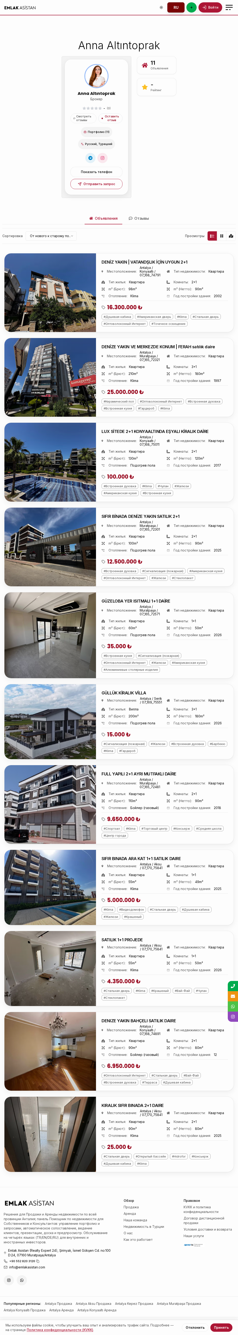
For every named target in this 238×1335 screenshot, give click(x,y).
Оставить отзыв (112, 118)
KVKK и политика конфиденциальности (201, 1209)
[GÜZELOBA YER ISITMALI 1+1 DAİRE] (50, 635)
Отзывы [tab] (141, 218)
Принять (221, 1327)
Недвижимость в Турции (144, 1227)
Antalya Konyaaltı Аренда (96, 1310)
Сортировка (12, 236)
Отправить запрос (99, 184)
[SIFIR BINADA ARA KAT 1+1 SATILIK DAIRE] (50, 887)
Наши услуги (194, 1236)
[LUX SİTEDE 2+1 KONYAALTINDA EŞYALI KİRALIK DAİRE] (50, 462)
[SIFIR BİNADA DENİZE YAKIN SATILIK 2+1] (50, 547)
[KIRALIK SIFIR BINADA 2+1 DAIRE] (50, 1134)
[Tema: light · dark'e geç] (161, 7)
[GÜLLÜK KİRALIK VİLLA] (50, 721)
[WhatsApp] (22, 1280)
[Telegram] (90, 158)
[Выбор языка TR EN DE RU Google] (176, 7)
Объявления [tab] (106, 218)
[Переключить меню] (229, 7)
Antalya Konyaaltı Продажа (25, 1310)
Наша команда (135, 1220)
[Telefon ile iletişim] (233, 986)
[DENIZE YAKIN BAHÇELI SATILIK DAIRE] (50, 1051)
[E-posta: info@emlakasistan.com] (233, 996)
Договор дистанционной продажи (204, 1220)
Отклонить (195, 1327)
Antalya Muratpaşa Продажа (179, 1304)
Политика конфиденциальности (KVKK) (60, 1330)
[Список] (212, 236)
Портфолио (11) (98, 132)
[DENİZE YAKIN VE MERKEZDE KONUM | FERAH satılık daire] (50, 377)
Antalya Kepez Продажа (134, 1304)
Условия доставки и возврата (208, 1229)
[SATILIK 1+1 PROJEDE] (50, 968)
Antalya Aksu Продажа (93, 1304)
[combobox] (51, 236)
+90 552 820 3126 (22, 1261)
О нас (128, 1233)
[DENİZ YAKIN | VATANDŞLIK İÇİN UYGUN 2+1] (50, 292)
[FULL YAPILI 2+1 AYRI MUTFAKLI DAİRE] (50, 804)
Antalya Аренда (61, 1310)
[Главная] (20, 7)
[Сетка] (221, 236)
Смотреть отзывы (83, 118)
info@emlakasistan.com (27, 1267)
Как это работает (138, 1239)
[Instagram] (102, 158)
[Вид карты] (230, 236)
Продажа (131, 1207)
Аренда (130, 1214)
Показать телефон (96, 172)
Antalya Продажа (58, 1304)
